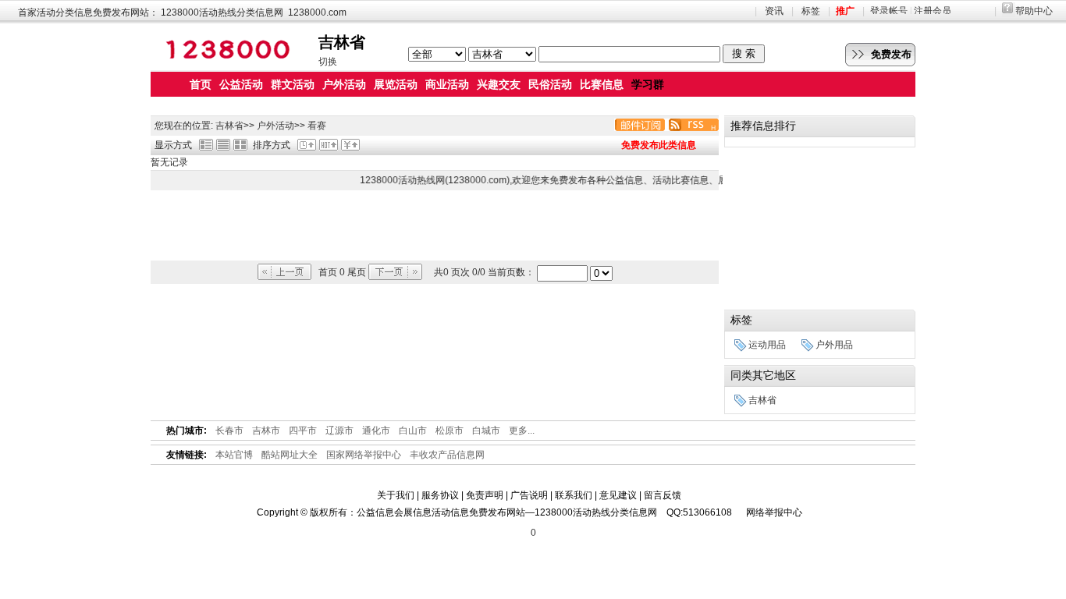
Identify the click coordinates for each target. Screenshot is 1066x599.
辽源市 (339, 430)
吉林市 (266, 430)
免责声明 (484, 495)
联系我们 (573, 495)
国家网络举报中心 (363, 454)
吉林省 (229, 125)
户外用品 (834, 344)
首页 (200, 84)
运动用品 (767, 344)
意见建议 (618, 495)
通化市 (376, 430)
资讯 (774, 10)
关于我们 (395, 495)
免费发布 (891, 54)
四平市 (303, 430)
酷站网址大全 (289, 454)
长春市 (229, 430)
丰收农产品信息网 (447, 454)
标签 (810, 10)
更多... (522, 430)
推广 (845, 10)
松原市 (449, 430)
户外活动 (275, 125)
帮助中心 (1034, 10)
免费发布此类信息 (658, 145)
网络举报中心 (774, 512)
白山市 (413, 430)
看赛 (316, 125)
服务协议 (440, 495)
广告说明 (529, 495)
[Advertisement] (435, 225)
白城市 (486, 430)
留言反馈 (662, 495)
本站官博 (234, 454)
